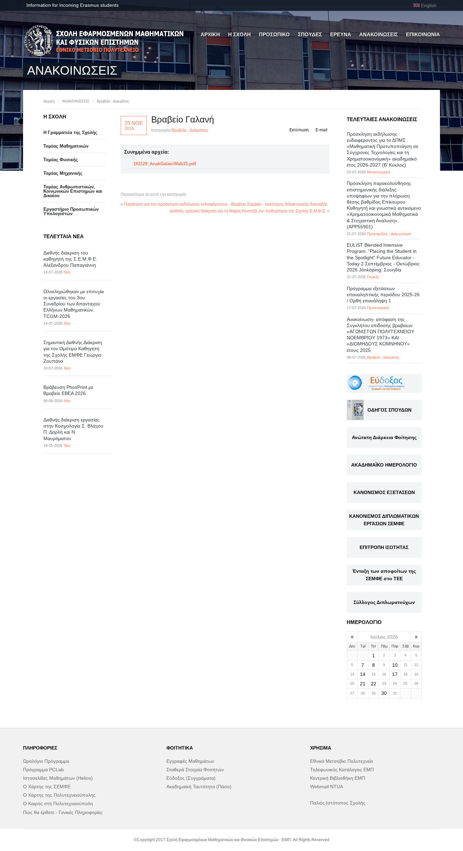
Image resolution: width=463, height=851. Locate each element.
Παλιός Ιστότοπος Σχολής (337, 803)
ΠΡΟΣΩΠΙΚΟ (274, 34)
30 (384, 693)
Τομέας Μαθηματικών (65, 146)
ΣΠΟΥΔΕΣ (310, 34)
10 (395, 665)
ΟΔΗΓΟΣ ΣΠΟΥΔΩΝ (389, 410)
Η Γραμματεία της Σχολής (70, 132)
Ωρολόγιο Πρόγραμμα (46, 761)
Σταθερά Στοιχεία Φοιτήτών (195, 769)
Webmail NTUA (326, 786)
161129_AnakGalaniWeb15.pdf (165, 163)
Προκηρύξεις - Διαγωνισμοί (389, 234)
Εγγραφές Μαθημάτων (190, 761)
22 (373, 683)
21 (362, 683)
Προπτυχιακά (378, 308)
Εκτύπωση (299, 130)
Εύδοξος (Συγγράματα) (191, 778)
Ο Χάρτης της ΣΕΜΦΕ (47, 786)
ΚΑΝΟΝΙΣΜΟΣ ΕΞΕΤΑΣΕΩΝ (384, 492)
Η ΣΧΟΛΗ (239, 34)
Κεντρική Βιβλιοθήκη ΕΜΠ (337, 778)
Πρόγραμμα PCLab (43, 769)
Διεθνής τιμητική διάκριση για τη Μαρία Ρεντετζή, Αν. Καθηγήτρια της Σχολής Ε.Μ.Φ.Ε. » (249, 211)
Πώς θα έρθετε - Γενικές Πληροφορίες (63, 812)
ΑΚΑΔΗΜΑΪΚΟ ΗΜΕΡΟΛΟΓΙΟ (384, 465)
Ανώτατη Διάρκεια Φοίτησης (384, 437)
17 (395, 674)
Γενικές (373, 277)
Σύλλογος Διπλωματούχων (384, 602)
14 (362, 674)
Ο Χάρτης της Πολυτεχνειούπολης (59, 795)
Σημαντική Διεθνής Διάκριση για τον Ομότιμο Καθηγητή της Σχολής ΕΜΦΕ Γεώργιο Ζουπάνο (72, 352)
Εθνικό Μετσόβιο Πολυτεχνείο (341, 761)
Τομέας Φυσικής (60, 159)
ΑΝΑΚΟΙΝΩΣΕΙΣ (378, 34)
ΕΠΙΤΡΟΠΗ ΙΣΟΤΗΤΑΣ (384, 547)
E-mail (321, 130)
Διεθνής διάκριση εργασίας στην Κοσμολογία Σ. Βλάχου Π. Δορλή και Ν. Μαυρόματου (73, 429)
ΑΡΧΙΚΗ (210, 34)
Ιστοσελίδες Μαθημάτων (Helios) (58, 778)
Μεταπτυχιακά (378, 172)
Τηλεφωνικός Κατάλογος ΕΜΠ (342, 769)
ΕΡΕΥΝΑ (340, 34)
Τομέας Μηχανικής (62, 173)
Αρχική (49, 101)
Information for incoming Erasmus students (72, 5)
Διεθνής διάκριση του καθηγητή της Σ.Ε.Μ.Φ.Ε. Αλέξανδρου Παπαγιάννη (70, 259)
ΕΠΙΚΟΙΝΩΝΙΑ (423, 34)
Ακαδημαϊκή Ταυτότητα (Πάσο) (199, 786)
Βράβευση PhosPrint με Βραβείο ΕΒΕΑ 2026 (68, 390)
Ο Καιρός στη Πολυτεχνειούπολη (58, 803)
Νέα (67, 272)
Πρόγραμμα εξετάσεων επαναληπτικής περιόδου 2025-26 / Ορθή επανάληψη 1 (383, 294)
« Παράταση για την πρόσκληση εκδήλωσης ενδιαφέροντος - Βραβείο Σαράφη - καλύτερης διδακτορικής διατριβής (224, 204)
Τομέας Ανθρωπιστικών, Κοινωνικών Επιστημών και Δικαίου (72, 191)
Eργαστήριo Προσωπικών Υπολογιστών (71, 211)
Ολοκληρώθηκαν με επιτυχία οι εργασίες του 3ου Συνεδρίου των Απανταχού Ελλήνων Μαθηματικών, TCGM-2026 (73, 304)
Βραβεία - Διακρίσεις (113, 101)
